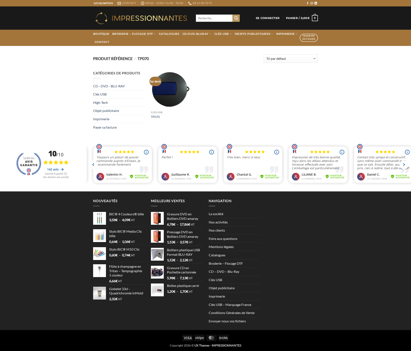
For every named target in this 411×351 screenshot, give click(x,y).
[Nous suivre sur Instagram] (311, 3)
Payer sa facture (105, 127)
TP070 (155, 117)
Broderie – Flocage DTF (132, 33)
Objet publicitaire (106, 111)
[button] (268, 18)
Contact (102, 42)
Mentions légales (221, 247)
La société (216, 214)
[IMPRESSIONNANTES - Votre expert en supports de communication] (141, 18)
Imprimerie (285, 33)
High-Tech (100, 102)
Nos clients (217, 230)
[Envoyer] (236, 18)
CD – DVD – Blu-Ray (224, 271)
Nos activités (218, 222)
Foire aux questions (223, 238)
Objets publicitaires (252, 33)
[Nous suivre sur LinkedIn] (315, 3)
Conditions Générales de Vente (232, 313)
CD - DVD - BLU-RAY (109, 86)
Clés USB (221, 33)
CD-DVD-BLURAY (195, 33)
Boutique (101, 33)
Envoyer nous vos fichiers (227, 321)
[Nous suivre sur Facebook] (307, 3)
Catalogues (169, 33)
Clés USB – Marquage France (230, 305)
